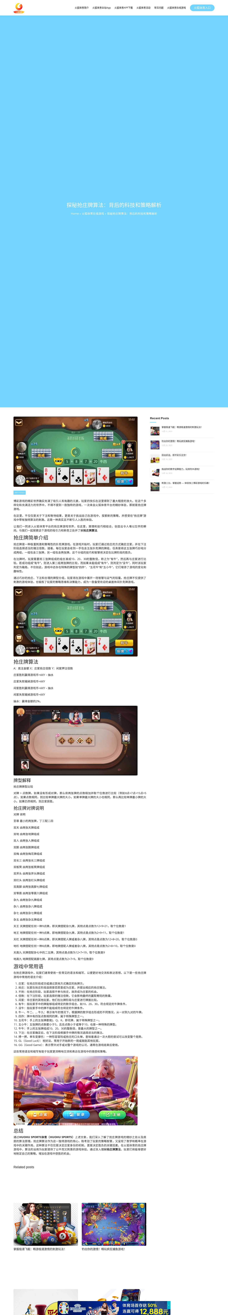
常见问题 (158, 7)
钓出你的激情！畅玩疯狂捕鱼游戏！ (179, 441)
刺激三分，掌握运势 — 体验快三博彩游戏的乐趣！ (186, 483)
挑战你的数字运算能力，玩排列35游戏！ (181, 469)
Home (75, 213)
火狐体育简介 (82, 7)
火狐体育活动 (143, 7)
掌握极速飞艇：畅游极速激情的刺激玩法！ (182, 427)
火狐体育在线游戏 (176, 7)
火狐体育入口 (202, 8)
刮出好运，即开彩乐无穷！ (175, 455)
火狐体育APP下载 (123, 7)
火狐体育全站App (101, 7)
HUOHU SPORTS (30, 1137)
